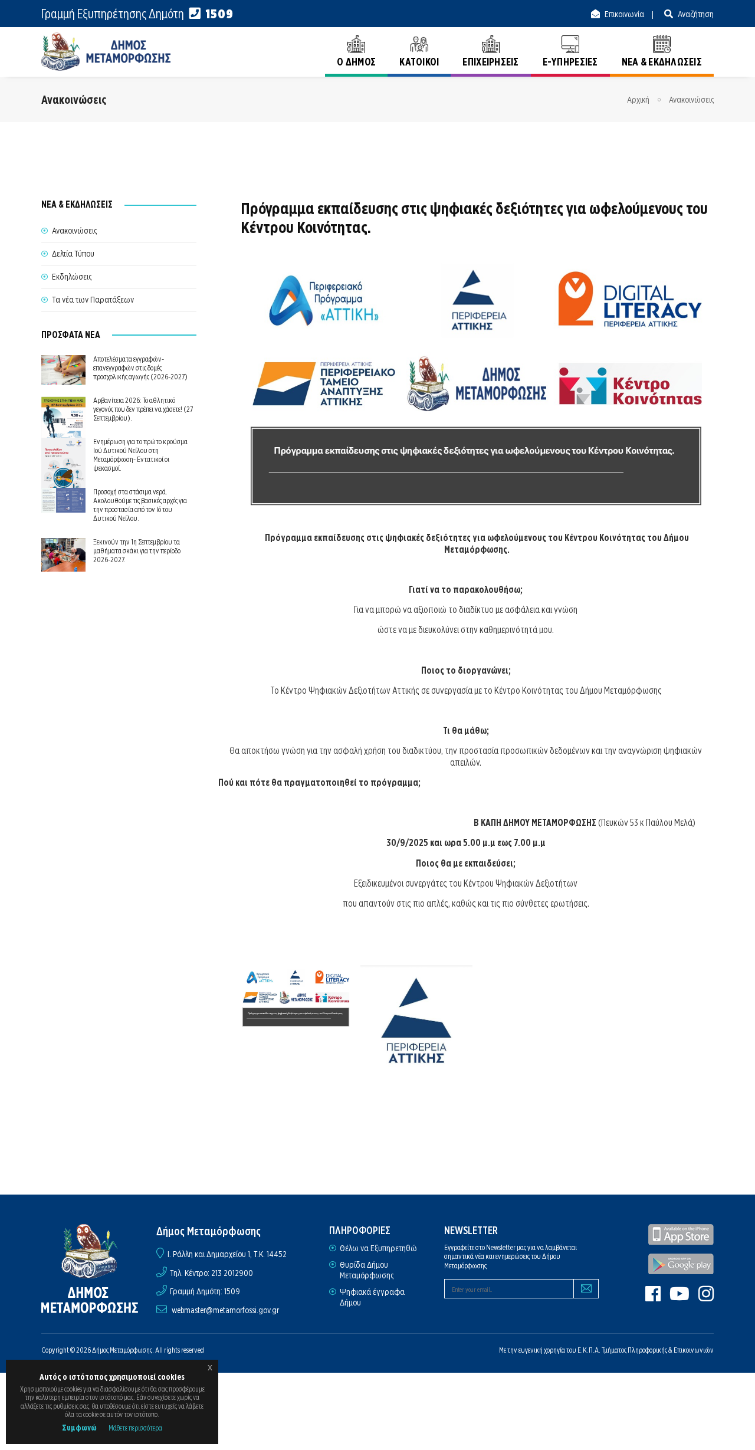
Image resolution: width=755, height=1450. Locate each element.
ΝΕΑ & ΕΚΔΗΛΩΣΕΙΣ (662, 61)
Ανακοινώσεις (691, 99)
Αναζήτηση (695, 14)
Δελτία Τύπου (73, 253)
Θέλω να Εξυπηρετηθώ (378, 1248)
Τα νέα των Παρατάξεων (93, 299)
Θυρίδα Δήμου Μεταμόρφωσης (366, 1270)
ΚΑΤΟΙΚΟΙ (419, 61)
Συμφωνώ (79, 1427)
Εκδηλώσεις (71, 276)
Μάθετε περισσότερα (135, 1427)
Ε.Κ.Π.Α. (588, 1350)
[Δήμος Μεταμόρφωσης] (106, 51)
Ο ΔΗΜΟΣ (356, 61)
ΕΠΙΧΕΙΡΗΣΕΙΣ (490, 61)
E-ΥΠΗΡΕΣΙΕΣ (570, 61)
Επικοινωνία (623, 14)
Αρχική (638, 99)
